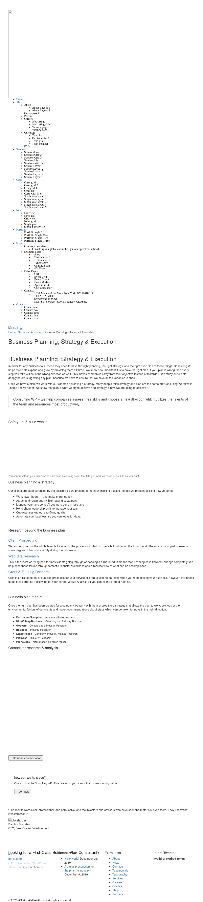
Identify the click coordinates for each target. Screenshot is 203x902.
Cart (36, 273)
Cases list (29, 190)
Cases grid (30, 182)
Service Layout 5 (33, 177)
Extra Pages (30, 271)
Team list (37, 135)
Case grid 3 (30, 188)
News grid (30, 221)
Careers (28, 118)
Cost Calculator (43, 287)
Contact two (31, 310)
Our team (29, 132)
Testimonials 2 (42, 260)
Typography (41, 262)
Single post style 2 (34, 226)
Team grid (38, 141)
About (27, 104)
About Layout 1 (41, 107)
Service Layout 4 (33, 174)
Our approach (31, 113)
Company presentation (26, 758)
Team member (40, 143)
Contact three (31, 312)
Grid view (29, 218)
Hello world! (71, 858)
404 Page (39, 268)
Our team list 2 (40, 138)
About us (21, 102)
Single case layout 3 (35, 201)
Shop (37, 254)
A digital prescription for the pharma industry (79, 868)
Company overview (35, 246)
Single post (30, 224)
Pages (19, 243)
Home (19, 99)
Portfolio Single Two (36, 237)
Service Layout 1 (33, 165)
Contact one (30, 307)
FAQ (27, 146)
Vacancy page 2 (40, 129)
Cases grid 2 (31, 185)
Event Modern (42, 282)
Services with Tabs (34, 163)
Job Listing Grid (41, 124)
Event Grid (40, 276)
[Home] (15, 328)
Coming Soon (42, 265)
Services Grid (31, 152)
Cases (19, 179)
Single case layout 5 (35, 207)
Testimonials (120, 870)
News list (29, 215)
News (19, 210)
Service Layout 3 (33, 171)
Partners (28, 116)
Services (21, 149)
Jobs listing (38, 121)
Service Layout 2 (33, 168)
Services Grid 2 (33, 154)
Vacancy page (39, 127)
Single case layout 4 (35, 204)
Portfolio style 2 (33, 232)
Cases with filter (33, 193)
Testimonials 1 (42, 257)
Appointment (41, 285)
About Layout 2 (41, 110)
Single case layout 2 (35, 199)
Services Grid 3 (33, 157)
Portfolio (21, 229)
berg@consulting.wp (45, 298)
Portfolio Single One (36, 235)
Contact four (31, 315)
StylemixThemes (32, 867)
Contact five (31, 318)
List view (29, 213)
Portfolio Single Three (37, 240)
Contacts (29, 290)
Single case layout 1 (35, 196)
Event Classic (41, 279)
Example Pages (32, 251)
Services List (31, 160)
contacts (23, 791)
